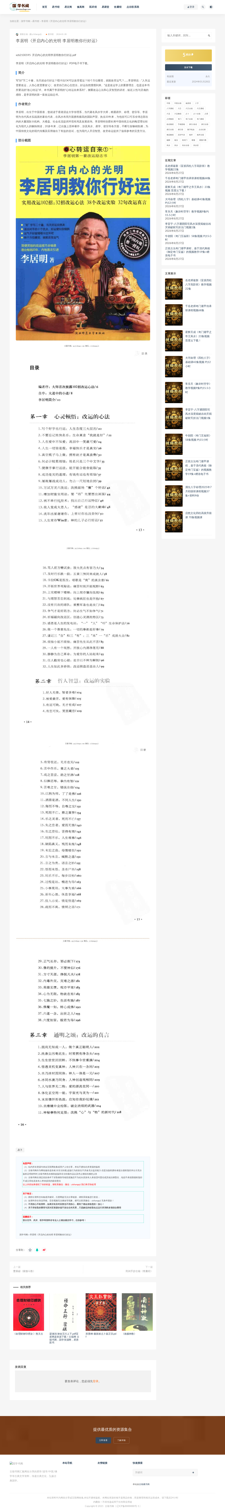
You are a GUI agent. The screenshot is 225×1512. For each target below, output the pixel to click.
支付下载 (188, 67)
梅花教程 (170, 135)
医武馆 (93, 7)
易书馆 (56, 7)
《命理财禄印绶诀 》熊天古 (28, 1334)
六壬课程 (200, 108)
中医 (168, 103)
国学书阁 (25, 21)
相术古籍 (200, 135)
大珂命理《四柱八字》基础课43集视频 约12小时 (187, 201)
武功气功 (181, 135)
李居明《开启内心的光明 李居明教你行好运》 (51, 1235)
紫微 (193, 140)
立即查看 (103, 1440)
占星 (206, 114)
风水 (168, 145)
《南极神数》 (129, 1334)
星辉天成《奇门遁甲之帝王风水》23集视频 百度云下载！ (187, 189)
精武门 (184, 140)
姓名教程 (170, 124)
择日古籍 (204, 124)
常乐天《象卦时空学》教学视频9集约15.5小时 (187, 213)
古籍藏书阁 (144, 1484)
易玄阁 (68, 7)
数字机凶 (190, 130)
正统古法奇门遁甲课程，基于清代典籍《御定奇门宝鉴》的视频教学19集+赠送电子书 (187, 252)
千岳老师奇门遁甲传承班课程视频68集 (187, 178)
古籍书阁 (109, 1506)
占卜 (20, 1150)
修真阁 (81, 7)
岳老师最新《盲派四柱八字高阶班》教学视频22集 (187, 168)
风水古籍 (185, 145)
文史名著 (202, 130)
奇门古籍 (189, 119)
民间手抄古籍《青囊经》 (139, 1271)
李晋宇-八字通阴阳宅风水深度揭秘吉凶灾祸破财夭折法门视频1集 (188, 226)
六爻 (168, 114)
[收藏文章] (30, 1250)
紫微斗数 (202, 140)
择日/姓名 (193, 124)
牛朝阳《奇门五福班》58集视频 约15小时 (188, 238)
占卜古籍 (196, 114)
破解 (168, 140)
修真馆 (188, 103)
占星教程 (170, 119)
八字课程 (170, 108)
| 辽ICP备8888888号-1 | (127, 1506)
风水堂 (196, 145)
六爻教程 (177, 114)
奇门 (179, 119)
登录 (95, 1381)
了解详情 (121, 1440)
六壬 (179, 108)
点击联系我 (133, 7)
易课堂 (105, 7)
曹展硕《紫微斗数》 (24, 1271)
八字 (197, 103)
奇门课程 (200, 119)
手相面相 (181, 124)
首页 (44, 7)
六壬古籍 (189, 108)
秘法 (176, 140)
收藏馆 (118, 7)
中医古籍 (177, 103)
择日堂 (180, 130)
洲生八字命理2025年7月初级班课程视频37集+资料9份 (198, 491)
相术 (191, 135)
